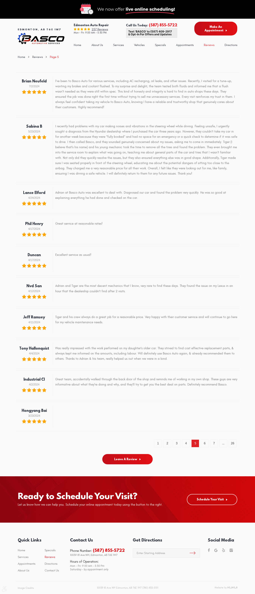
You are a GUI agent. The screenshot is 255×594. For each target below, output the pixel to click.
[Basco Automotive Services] (41, 38)
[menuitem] (77, 45)
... (223, 443)
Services (118, 45)
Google (215, 550)
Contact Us (52, 570)
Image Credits (26, 588)
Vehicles (139, 45)
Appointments (185, 45)
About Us (97, 45)
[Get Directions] (192, 553)
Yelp (223, 550)
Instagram (231, 550)
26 (232, 443)
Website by (225, 588)
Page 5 (54, 57)
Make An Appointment (214, 29)
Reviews (209, 45)
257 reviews (100, 29)
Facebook (209, 550)
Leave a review (125, 459)
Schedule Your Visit (210, 499)
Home (77, 45)
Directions (231, 45)
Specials (160, 45)
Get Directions (147, 540)
